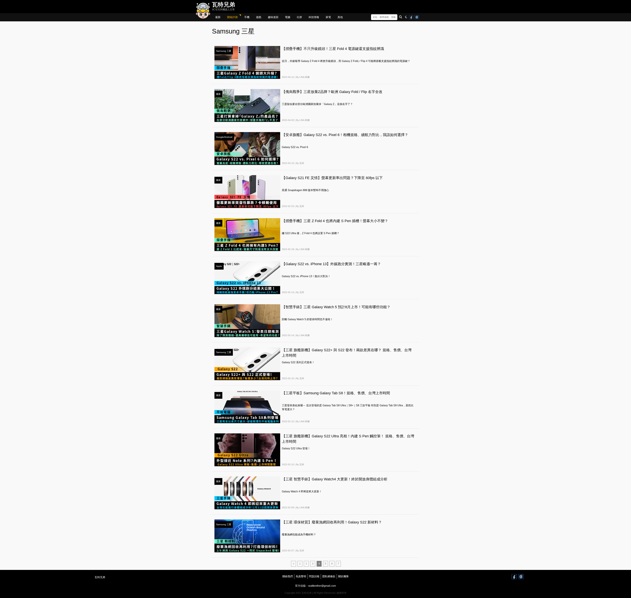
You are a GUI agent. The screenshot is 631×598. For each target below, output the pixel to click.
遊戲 (258, 17)
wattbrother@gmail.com (322, 585)
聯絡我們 (287, 576)
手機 (246, 17)
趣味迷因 (273, 17)
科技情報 (314, 17)
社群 (299, 17)
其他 (340, 17)
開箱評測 (232, 17)
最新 (218, 17)
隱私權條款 (328, 576)
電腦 (287, 17)
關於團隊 (343, 576)
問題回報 (314, 576)
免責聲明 (301, 576)
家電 (328, 17)
